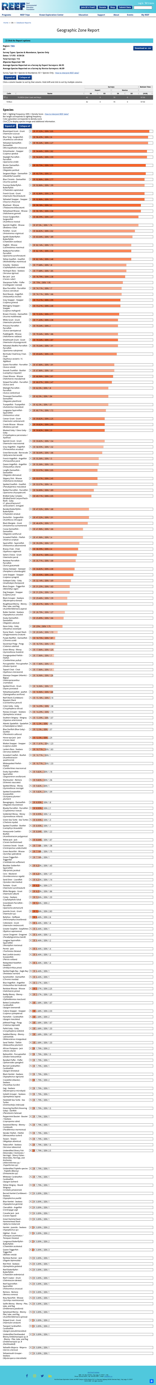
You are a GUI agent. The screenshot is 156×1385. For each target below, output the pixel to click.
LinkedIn (49, 1377)
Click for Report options (18, 40)
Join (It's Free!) (88, 7)
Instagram (34, 1377)
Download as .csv (143, 48)
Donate (102, 7)
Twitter (42, 1377)
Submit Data (125, 7)
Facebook (27, 1377)
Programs (6, 14)
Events (130, 14)
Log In (140, 3)
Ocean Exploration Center (51, 14)
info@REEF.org (108, 1376)
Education (83, 14)
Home (5, 22)
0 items (151, 3)
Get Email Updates (93, 1372)
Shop (112, 7)
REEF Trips (25, 14)
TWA (12, 46)
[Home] (19, 6)
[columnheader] (112, 87)
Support (101, 14)
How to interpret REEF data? (67, 72)
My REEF (145, 14)
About (116, 14)
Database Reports (23, 22)
